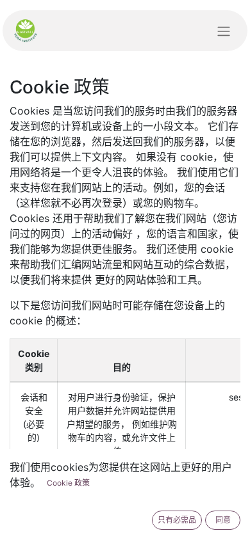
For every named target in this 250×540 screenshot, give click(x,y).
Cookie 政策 (68, 483)
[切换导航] (223, 31)
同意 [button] (223, 520)
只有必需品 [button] (177, 520)
